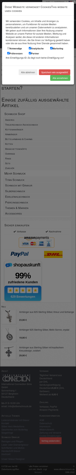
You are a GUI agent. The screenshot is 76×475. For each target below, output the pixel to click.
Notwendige (16, 48)
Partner (35, 53)
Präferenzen (16, 53)
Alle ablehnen (28, 72)
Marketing (58, 48)
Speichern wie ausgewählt (54, 72)
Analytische (37, 48)
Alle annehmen (60, 78)
